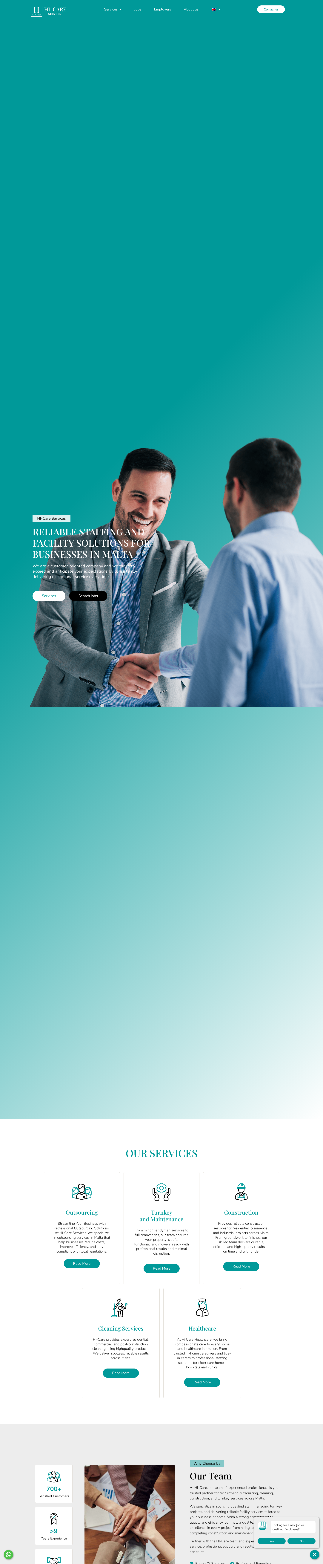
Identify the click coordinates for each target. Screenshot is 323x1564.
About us (191, 9)
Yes (272, 1541)
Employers (162, 9)
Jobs (137, 9)
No (302, 1541)
